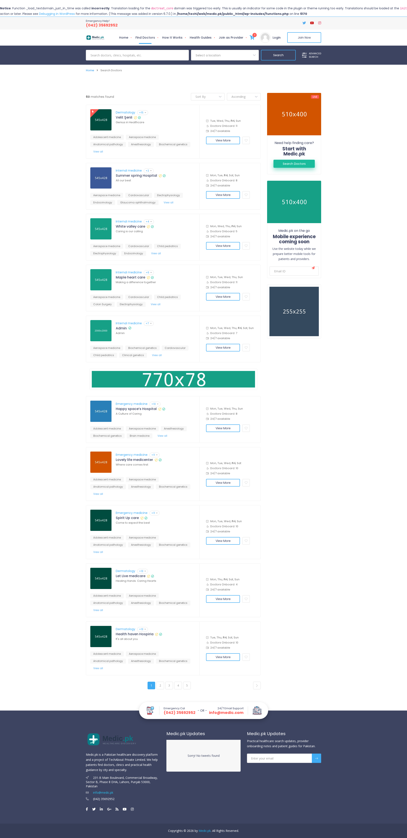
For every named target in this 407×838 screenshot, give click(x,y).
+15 (141, 112)
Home (123, 37)
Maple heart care (130, 277)
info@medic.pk (102, 792)
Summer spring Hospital (136, 175)
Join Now (304, 37)
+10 (153, 404)
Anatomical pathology (108, 144)
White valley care (130, 226)
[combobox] (225, 55)
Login (277, 37)
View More (223, 140)
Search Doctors (294, 164)
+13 (141, 571)
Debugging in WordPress (57, 14)
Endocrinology (102, 202)
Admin (121, 328)
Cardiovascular (138, 195)
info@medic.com (226, 713)
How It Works (172, 37)
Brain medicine (139, 436)
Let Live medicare (130, 576)
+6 (147, 272)
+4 (147, 221)
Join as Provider (231, 37)
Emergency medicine (132, 404)
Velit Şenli (124, 117)
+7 (147, 323)
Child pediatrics (167, 246)
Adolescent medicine (107, 137)
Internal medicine (129, 170)
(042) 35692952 (102, 25)
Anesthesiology (141, 144)
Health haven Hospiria (134, 634)
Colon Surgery (102, 304)
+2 (147, 170)
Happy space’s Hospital (136, 409)
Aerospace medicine (142, 137)
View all (98, 151)
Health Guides (201, 37)
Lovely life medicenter (134, 459)
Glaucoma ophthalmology (138, 202)
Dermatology (125, 112)
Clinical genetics (133, 355)
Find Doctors (145, 37)
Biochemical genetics (173, 144)
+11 (153, 455)
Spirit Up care (127, 518)
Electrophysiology (168, 195)
